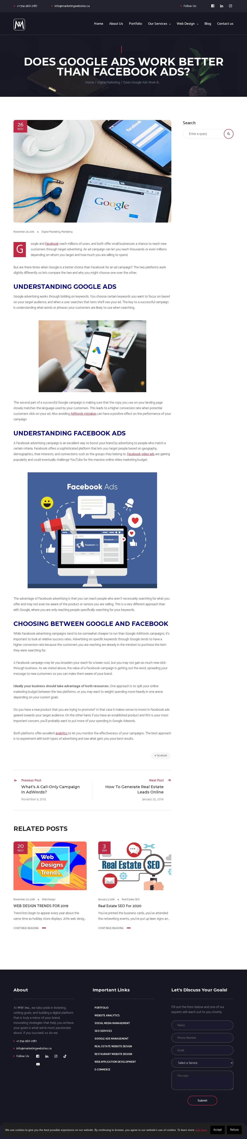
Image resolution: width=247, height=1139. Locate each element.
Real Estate (128, 899)
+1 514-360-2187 (27, 6)
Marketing (67, 232)
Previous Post (31, 780)
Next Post (156, 780)
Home (89, 82)
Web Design (48, 899)
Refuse (234, 1129)
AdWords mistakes (83, 413)
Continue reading (26, 928)
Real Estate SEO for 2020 (119, 906)
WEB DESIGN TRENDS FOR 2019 (41, 906)
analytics (62, 733)
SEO (137, 899)
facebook (162, 755)
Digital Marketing (108, 82)
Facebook (52, 243)
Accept (217, 1129)
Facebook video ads (141, 454)
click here (201, 1129)
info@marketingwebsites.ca (72, 6)
